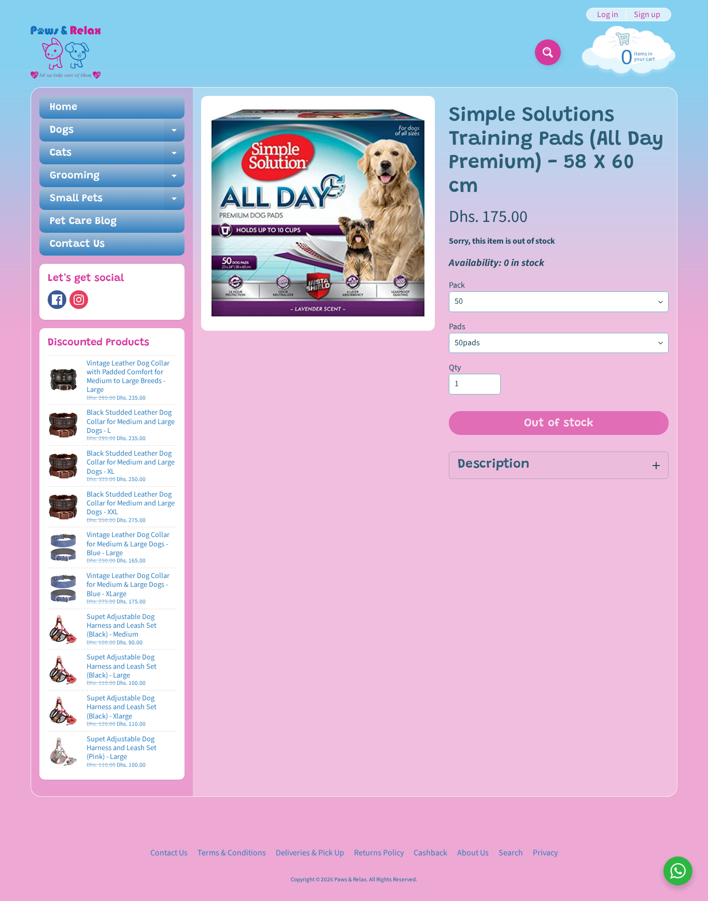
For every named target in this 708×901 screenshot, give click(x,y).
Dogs (117, 133)
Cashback (430, 852)
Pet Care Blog (83, 221)
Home (63, 107)
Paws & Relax (350, 879)
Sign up (647, 14)
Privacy (545, 852)
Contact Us (77, 244)
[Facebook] (57, 299)
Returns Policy (379, 852)
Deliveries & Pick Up (310, 852)
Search (511, 852)
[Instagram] (78, 299)
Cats (117, 156)
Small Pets (117, 201)
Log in (607, 14)
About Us (473, 852)
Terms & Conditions (231, 852)
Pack (457, 285)
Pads (457, 326)
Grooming (117, 179)
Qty (455, 367)
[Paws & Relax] (66, 52)
